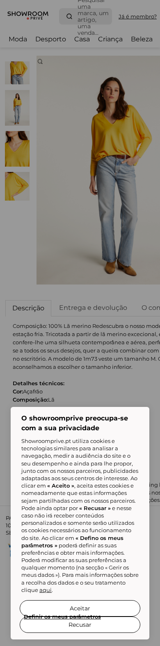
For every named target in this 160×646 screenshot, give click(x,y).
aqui (45, 590)
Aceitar (80, 608)
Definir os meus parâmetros (62, 616)
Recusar (80, 624)
